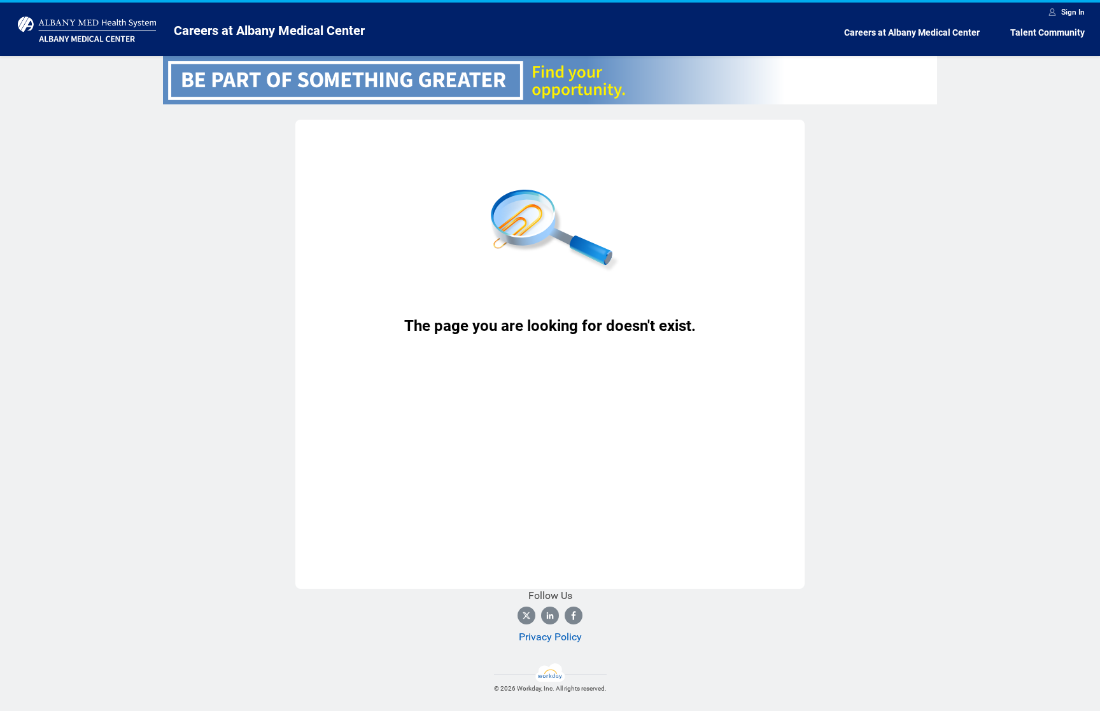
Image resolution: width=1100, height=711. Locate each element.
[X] (526, 615)
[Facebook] (573, 615)
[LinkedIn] (550, 615)
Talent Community (1047, 32)
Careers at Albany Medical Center (912, 32)
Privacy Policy (550, 637)
